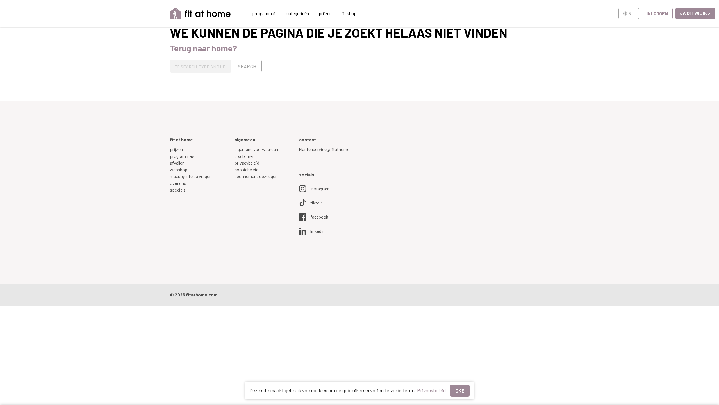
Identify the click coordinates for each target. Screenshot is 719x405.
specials (178, 189)
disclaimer (244, 156)
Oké (460, 391)
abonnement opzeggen (256, 176)
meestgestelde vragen (190, 176)
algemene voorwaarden (256, 149)
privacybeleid (247, 162)
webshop (178, 169)
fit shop (349, 13)
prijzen (325, 13)
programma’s (264, 13)
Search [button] (247, 66)
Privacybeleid (431, 390)
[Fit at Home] (200, 13)
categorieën (297, 13)
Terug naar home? (203, 48)
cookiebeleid (246, 169)
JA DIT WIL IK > (695, 13)
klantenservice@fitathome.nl (326, 149)
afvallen (177, 162)
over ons (178, 183)
